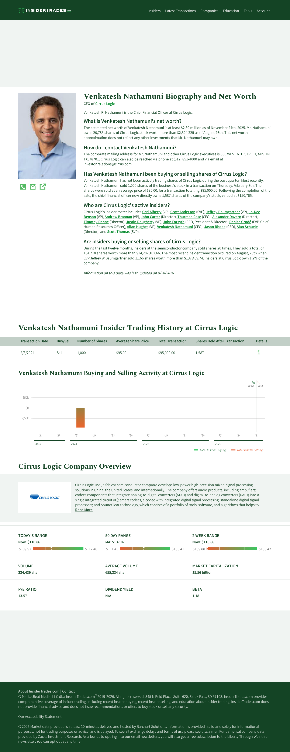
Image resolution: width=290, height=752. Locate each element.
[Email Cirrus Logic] (32, 188)
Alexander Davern (226, 217)
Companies (209, 11)
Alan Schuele (247, 227)
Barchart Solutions (151, 727)
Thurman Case (189, 217)
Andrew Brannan (118, 217)
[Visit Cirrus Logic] (42, 188)
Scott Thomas (118, 232)
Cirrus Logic (105, 104)
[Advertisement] (145, 53)
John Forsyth (173, 222)
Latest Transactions (180, 11)
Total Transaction (172, 341)
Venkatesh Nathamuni (175, 227)
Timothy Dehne (96, 222)
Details (261, 341)
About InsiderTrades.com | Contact (46, 691)
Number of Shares (92, 341)
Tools (248, 11)
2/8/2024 (27, 353)
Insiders (154, 11)
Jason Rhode (214, 227)
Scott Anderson (182, 212)
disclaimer (209, 732)
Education (231, 11)
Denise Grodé (240, 222)
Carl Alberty (152, 212)
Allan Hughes (137, 227)
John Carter (150, 217)
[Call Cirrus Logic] (23, 188)
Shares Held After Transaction (220, 341)
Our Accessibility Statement (40, 717)
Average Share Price (132, 341)
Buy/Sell (63, 341)
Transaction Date (34, 341)
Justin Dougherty (140, 222)
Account (263, 11)
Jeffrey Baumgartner (223, 212)
